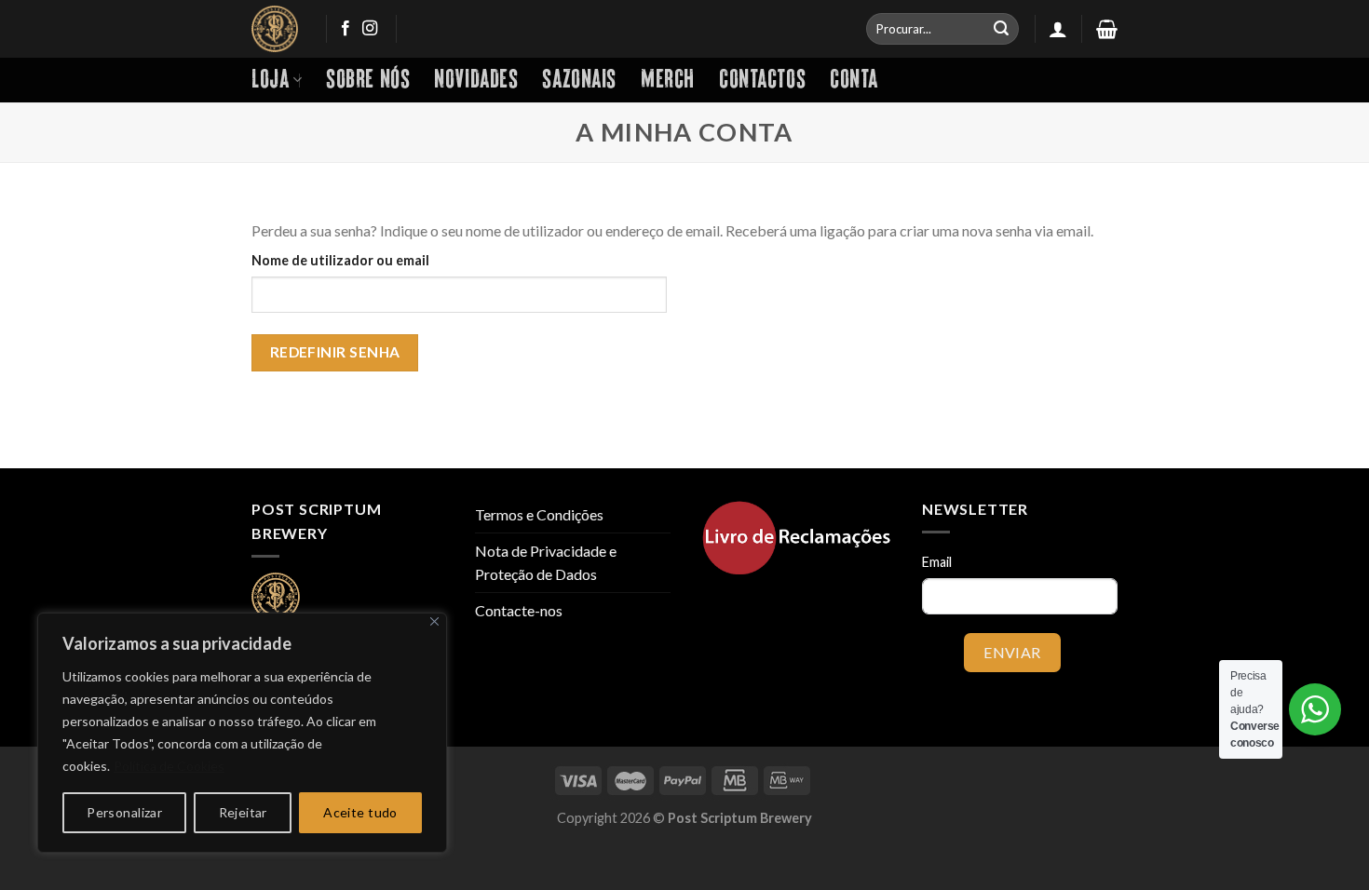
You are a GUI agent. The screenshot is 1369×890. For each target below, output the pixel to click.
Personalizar (124, 812)
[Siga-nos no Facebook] (345, 28)
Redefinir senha (335, 352)
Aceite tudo (360, 812)
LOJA (270, 80)
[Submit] (1001, 29)
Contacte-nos (519, 610)
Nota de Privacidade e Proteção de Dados (546, 563)
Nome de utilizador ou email (340, 260)
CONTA (854, 80)
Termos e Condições (539, 514)
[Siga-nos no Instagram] (369, 28)
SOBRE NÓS (368, 80)
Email (937, 562)
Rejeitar (243, 812)
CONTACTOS (762, 80)
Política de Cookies (169, 766)
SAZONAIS (579, 80)
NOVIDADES (476, 80)
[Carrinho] (1107, 28)
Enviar (1012, 652)
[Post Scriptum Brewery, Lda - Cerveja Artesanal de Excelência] (274, 29)
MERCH (668, 80)
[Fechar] (434, 621)
